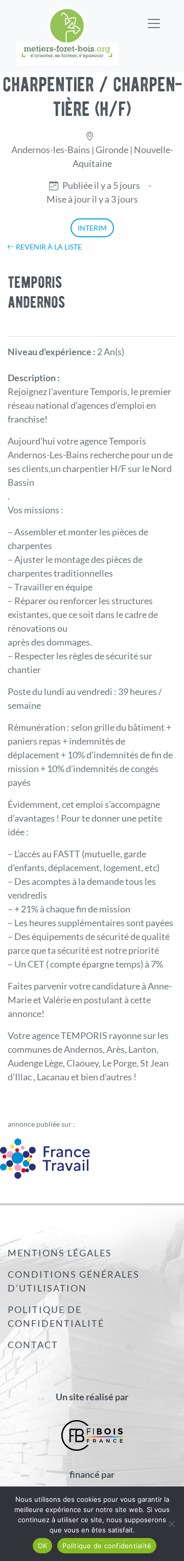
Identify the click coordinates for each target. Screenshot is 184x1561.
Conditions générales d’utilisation (74, 1281)
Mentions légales (60, 1252)
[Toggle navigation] (154, 17)
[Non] (171, 1524)
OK (43, 1546)
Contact (33, 1344)
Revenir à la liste (48, 246)
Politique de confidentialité (56, 1316)
